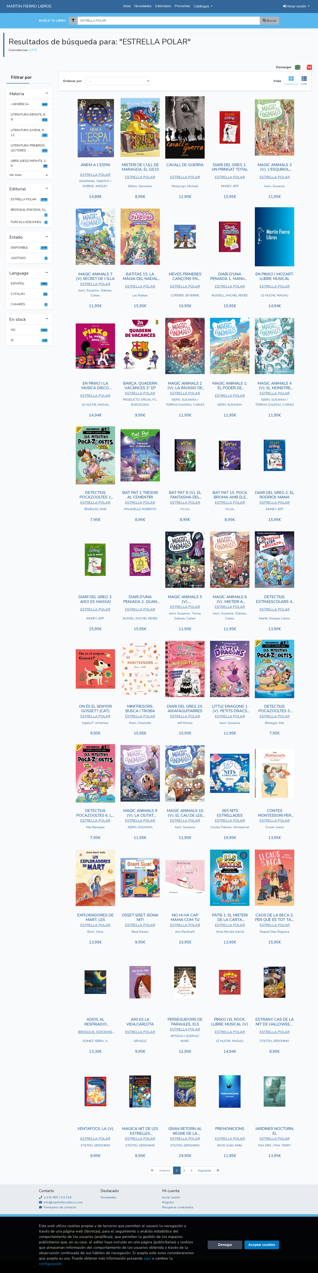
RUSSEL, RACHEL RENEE (140, 618)
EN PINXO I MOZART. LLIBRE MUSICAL (274, 276)
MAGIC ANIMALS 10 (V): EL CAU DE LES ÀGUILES (185, 815)
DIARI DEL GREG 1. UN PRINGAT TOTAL (230, 167)
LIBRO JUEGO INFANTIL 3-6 (29, 163)
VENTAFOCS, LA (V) (95, 1128)
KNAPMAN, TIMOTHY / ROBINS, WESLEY (95, 183)
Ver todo (15, 175)
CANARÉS (29, 304)
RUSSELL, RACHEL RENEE (230, 295)
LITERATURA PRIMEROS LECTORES (29, 148)
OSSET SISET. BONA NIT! (140, 918)
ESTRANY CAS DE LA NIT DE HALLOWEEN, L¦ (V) (274, 1024)
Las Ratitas (140, 295)
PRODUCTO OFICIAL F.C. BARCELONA (140, 402)
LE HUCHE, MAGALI (274, 295)
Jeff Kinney (185, 723)
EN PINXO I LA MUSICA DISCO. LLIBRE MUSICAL (95, 388)
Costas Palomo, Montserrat (229, 827)
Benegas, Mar (274, 723)
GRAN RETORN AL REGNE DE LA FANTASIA (185, 1133)
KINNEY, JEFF (230, 186)
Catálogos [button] (202, 6)
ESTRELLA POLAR (29, 199)
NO (29, 330)
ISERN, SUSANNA (229, 404)
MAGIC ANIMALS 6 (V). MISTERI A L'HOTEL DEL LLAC (230, 601)
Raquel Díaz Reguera (274, 931)
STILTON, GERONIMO (274, 1041)
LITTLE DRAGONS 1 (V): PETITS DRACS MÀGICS (229, 711)
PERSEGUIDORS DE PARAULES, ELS (185, 1022)
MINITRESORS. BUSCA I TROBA (140, 709)
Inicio (127, 6)
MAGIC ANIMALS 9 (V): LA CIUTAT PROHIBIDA (140, 815)
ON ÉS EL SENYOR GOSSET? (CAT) (95, 709)
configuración (50, 1263)
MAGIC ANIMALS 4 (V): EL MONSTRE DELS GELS (274, 388)
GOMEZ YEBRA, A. (95, 1041)
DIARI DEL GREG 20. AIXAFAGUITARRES (185, 709)
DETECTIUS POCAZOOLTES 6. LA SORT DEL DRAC (95, 815)
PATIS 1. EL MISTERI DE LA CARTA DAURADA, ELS (230, 920)
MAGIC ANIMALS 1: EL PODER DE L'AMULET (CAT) (229, 388)
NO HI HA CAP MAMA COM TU (185, 918)
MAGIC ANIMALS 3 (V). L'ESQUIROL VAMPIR (274, 169)
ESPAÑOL (29, 283)
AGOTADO (29, 258)
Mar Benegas (95, 827)
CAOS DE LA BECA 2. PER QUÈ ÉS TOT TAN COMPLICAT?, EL (274, 920)
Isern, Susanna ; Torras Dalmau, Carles (185, 615)
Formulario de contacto (59, 1207)
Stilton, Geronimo (140, 186)
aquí (147, 1258)
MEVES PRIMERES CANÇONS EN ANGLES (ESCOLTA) (185, 279)
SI (29, 340)
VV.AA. (185, 509)
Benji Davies (140, 931)
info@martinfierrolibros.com (63, 1202)
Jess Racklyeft (185, 931)
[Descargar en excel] (297, 67)
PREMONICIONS (229, 1128)
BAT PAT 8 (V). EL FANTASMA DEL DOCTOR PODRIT (185, 497)
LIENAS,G (140, 1041)
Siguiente (204, 1170)
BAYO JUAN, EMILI (229, 1145)
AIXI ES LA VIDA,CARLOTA (140, 1022)
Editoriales (163, 6)
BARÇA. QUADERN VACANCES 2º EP (140, 386)
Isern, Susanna (274, 186)
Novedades (143, 6)
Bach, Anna (95, 931)
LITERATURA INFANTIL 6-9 (29, 117)
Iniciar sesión (171, 1197)
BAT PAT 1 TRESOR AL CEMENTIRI (140, 495)
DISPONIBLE (29, 247)
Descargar (283, 67)
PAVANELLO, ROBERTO (140, 509)
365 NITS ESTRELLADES (230, 813)
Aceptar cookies (261, 1245)
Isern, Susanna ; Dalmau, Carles (95, 292)
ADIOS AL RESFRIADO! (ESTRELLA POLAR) (95, 1024)
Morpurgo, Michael (185, 186)
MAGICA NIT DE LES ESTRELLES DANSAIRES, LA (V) (140, 1133)
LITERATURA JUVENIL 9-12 (29, 132)
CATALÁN (29, 294)
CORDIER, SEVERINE (185, 295)
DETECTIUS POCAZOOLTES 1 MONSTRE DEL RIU (95, 497)
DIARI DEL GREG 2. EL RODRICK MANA (274, 495)
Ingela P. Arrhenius (95, 723)
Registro (168, 1202)
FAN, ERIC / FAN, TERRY (274, 1145)
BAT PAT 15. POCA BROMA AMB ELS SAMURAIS (230, 497)
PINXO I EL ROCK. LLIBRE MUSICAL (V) (229, 1022)
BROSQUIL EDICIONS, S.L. (29, 211)
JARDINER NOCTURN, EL (274, 1131)
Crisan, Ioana (274, 827)
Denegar (225, 1245)
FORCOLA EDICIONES (29, 222)
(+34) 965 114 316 (57, 1197)
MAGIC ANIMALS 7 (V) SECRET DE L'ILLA (95, 276)
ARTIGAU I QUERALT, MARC (185, 1038)
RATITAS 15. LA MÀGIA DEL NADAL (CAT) (140, 279)
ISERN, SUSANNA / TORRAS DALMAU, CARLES (185, 402)
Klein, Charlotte (140, 723)
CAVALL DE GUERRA (185, 164)
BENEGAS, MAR (95, 509)
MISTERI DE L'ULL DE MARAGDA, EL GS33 (140, 167)
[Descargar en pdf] (309, 67)
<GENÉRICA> (29, 104)
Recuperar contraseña (177, 1207)
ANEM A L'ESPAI (95, 164)
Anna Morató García (230, 931)
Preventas (182, 6)
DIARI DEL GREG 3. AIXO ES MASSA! (95, 599)
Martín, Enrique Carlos (274, 618)
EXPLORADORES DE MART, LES (95, 918)
